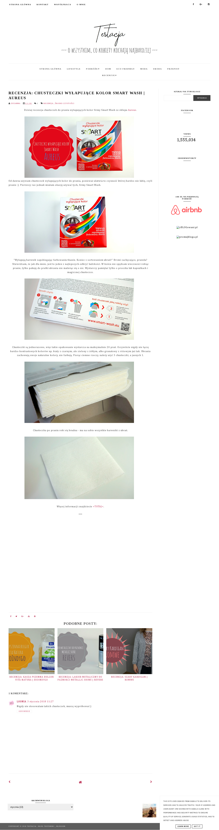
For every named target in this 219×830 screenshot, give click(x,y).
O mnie (81, 4)
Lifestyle (74, 69)
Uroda (157, 69)
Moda (144, 69)
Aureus (132, 110)
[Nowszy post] (10, 782)
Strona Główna (20, 4)
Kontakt (43, 4)
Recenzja (48, 103)
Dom (108, 69)
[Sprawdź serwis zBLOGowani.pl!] (187, 227)
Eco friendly (126, 69)
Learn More (183, 826)
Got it (197, 826)
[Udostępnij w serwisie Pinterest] (34, 617)
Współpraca (62, 4)
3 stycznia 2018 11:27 (40, 701)
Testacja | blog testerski (41, 826)
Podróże (93, 69)
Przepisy (173, 69)
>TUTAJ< (98, 506)
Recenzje (109, 75)
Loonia (21, 701)
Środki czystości (64, 103)
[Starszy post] (151, 782)
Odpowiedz (24, 711)
